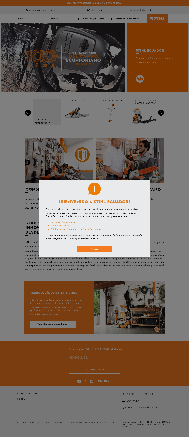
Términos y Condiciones (62, 221)
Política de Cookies (60, 225)
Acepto (94, 248)
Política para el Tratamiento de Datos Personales (75, 229)
